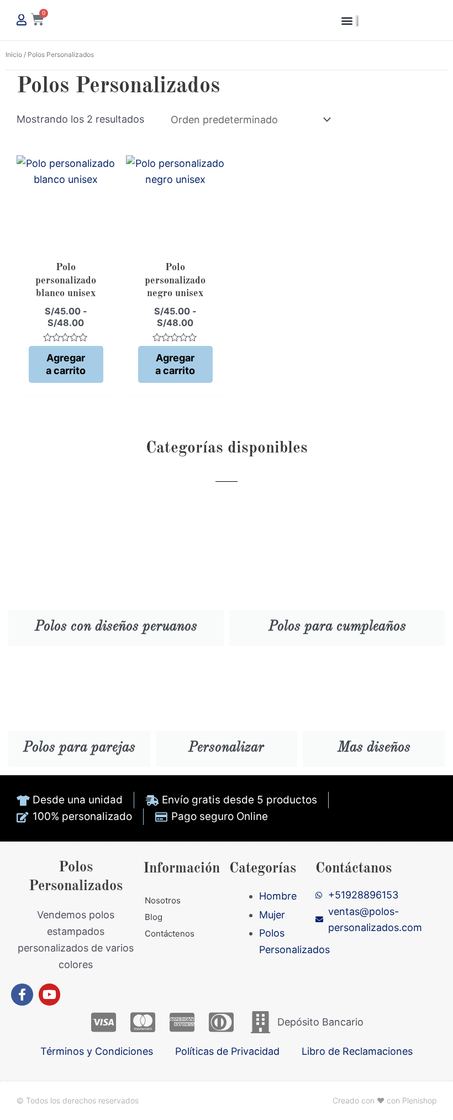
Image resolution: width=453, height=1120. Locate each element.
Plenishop (419, 1100)
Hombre (278, 896)
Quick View (66, 242)
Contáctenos (169, 933)
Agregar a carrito (66, 364)
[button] (347, 20)
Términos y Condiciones (96, 1051)
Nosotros (163, 900)
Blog (153, 917)
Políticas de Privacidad (227, 1051)
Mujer (272, 915)
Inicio (14, 54)
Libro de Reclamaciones (357, 1051)
